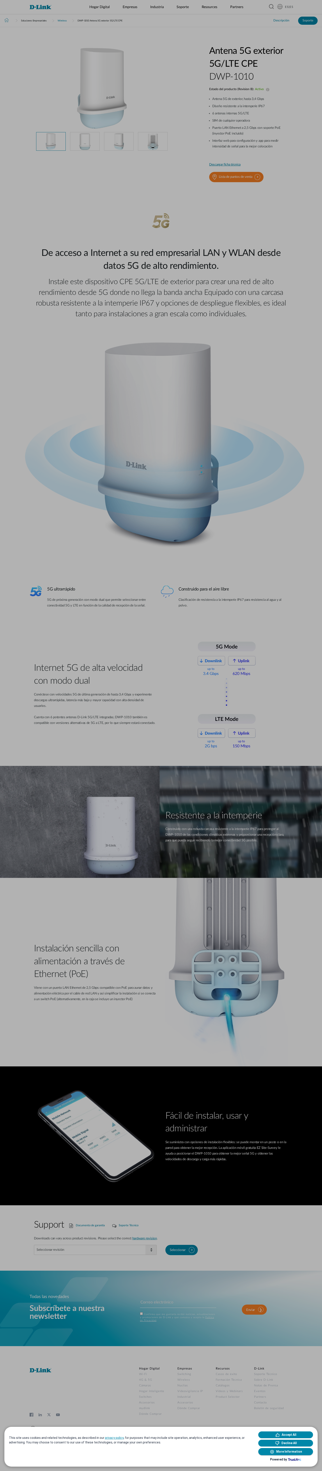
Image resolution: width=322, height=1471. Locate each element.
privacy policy (114, 1438)
